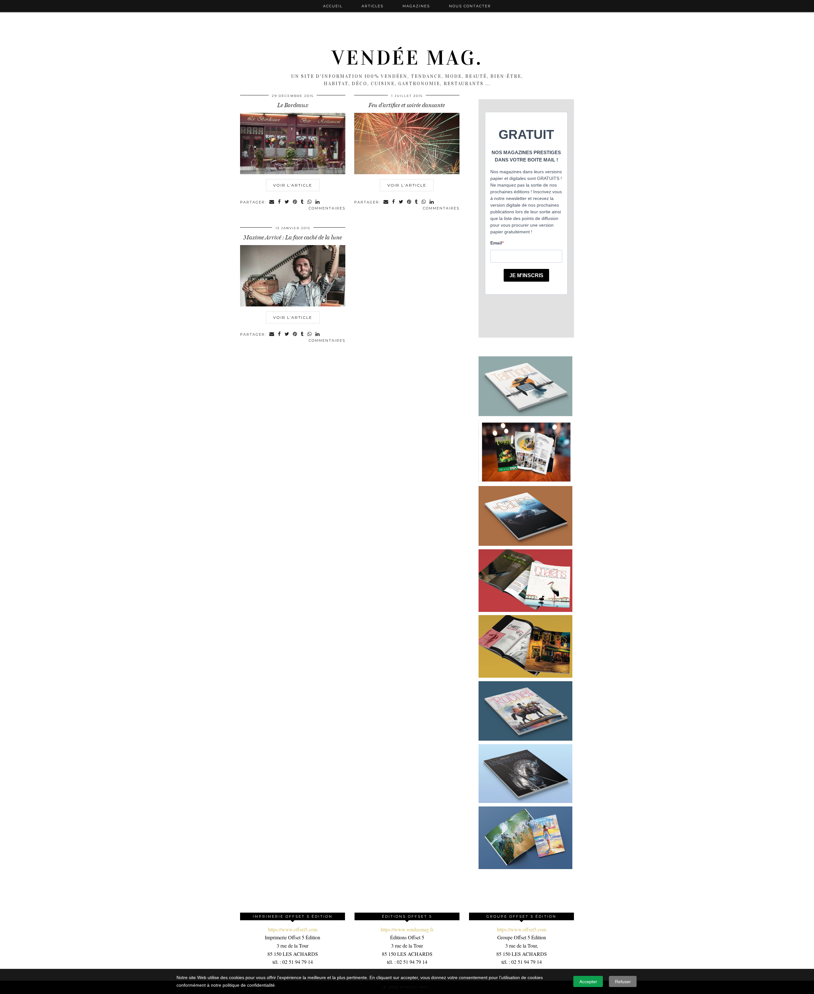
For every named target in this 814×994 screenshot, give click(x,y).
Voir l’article (292, 185)
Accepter (588, 981)
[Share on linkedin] (318, 202)
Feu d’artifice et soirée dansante (407, 105)
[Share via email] (272, 202)
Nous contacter (470, 6)
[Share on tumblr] (302, 202)
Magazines (416, 6)
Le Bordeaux (292, 105)
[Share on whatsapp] (310, 202)
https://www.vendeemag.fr (407, 929)
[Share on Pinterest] (295, 202)
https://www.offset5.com (292, 929)
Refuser (623, 981)
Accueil (332, 6)
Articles (372, 6)
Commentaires (327, 208)
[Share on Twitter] (287, 202)
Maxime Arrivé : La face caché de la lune (293, 237)
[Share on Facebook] (279, 202)
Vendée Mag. (407, 57)
